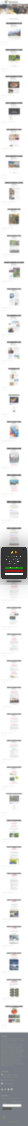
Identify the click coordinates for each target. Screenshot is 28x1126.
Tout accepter (14, 567)
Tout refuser (14, 571)
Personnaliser (14, 574)
